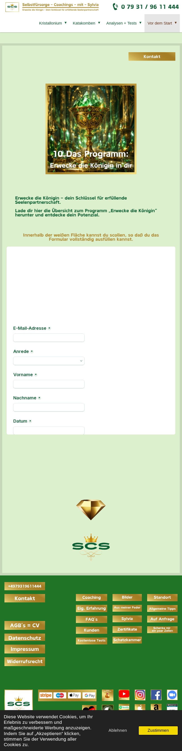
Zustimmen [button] (158, 730)
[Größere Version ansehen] (18, 704)
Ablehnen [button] (118, 730)
